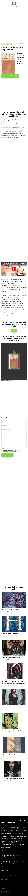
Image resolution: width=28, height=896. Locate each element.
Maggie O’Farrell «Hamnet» (10, 633)
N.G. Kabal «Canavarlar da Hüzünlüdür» (14, 707)
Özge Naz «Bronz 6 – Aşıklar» (11, 657)
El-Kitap (3, 43)
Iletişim (3, 888)
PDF (14, 330)
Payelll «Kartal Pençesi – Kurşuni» (14, 778)
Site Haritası (4, 879)
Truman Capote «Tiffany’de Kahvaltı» (14, 731)
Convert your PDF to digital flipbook (19, 380)
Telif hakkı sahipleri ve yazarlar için (10, 875)
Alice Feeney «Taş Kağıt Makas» (12, 609)
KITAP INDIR (13, 76)
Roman (14, 43)
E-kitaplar (9, 43)
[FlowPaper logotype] (5, 380)
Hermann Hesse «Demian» (11, 755)
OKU (4, 76)
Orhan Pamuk (21, 55)
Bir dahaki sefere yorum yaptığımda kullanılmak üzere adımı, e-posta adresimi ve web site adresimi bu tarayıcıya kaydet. (14, 450)
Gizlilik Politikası (5, 884)
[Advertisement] (14, 27)
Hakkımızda (4, 870)
